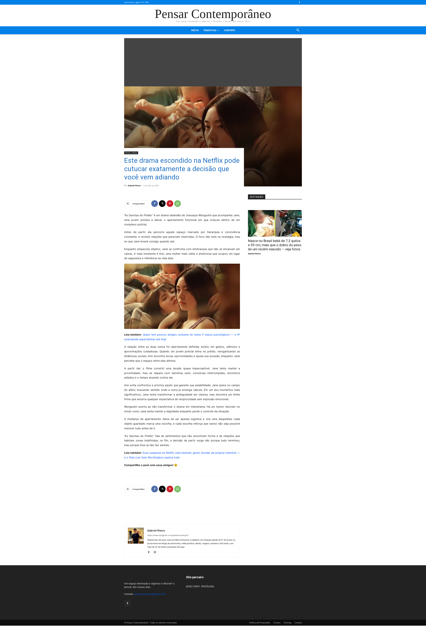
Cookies (277, 622)
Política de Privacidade (259, 622)
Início (195, 30)
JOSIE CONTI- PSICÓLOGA (200, 586)
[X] (162, 203)
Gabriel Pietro (134, 185)
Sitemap (287, 622)
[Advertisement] (213, 61)
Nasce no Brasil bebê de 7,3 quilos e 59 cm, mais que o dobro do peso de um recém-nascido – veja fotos (274, 245)
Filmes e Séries (131, 153)
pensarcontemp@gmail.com (149, 594)
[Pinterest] (170, 203)
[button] (298, 30)
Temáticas (209, 30)
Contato (229, 30)
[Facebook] (299, 2)
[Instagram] (156, 552)
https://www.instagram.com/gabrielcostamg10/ (168, 535)
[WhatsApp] (177, 203)
